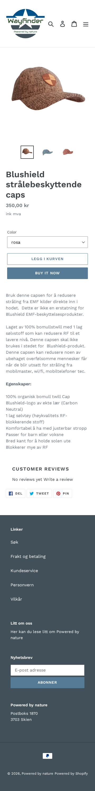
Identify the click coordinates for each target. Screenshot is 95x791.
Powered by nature (37, 773)
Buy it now (47, 273)
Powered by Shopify (71, 773)
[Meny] (86, 24)
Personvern (22, 584)
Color (12, 232)
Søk (14, 542)
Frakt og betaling (28, 556)
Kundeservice (24, 570)
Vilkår (16, 599)
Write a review (58, 479)
